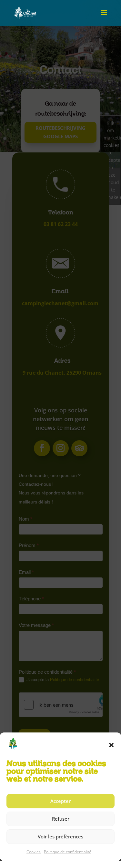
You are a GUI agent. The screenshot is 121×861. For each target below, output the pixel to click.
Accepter (60, 801)
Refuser (60, 818)
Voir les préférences (60, 836)
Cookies (33, 852)
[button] (111, 745)
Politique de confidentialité (67, 852)
